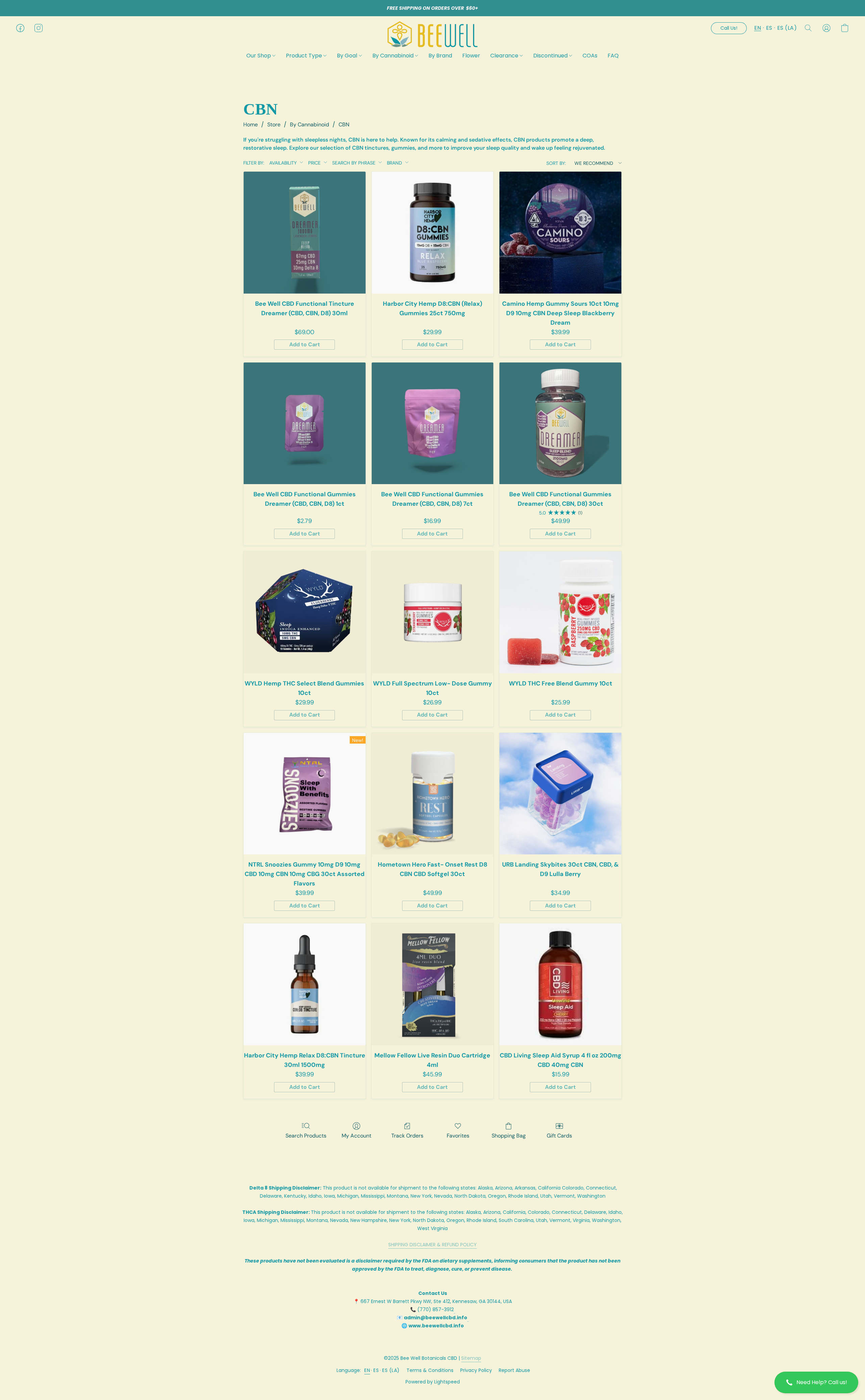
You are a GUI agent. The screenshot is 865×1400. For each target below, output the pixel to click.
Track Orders (407, 1135)
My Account (356, 1135)
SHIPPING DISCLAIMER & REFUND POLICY (432, 1244)
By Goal (348, 55)
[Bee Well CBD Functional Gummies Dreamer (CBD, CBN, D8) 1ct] (305, 423)
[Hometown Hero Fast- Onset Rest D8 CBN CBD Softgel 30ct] (433, 794)
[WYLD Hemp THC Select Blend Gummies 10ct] (305, 612)
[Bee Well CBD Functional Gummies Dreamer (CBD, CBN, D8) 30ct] (560, 423)
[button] (816, 1382)
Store (273, 124)
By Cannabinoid (393, 55)
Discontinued (551, 55)
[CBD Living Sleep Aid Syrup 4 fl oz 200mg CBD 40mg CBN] (560, 984)
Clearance (505, 55)
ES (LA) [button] (787, 28)
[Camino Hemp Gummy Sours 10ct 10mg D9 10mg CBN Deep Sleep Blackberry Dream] (560, 233)
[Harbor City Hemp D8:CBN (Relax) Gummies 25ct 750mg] (433, 233)
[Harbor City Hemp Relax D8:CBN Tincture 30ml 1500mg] (305, 984)
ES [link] (376, 1370)
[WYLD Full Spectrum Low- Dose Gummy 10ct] (433, 612)
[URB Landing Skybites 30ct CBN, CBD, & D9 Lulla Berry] (560, 794)
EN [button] (757, 28)
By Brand (440, 55)
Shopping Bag (509, 1135)
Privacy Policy (476, 1370)
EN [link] (367, 1370)
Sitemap (471, 1358)
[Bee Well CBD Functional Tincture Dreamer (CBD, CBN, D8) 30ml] (305, 233)
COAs (590, 55)
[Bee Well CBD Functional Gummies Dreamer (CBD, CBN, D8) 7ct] (433, 423)
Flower (471, 55)
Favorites (458, 1135)
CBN (344, 124)
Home (250, 124)
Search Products (306, 1135)
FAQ (613, 55)
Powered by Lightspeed (432, 1381)
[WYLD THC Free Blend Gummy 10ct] (560, 612)
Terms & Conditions (429, 1370)
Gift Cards (559, 1135)
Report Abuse (514, 1370)
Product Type (304, 55)
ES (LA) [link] (391, 1370)
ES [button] (769, 28)
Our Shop (259, 55)
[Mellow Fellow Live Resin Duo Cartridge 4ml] (433, 984)
